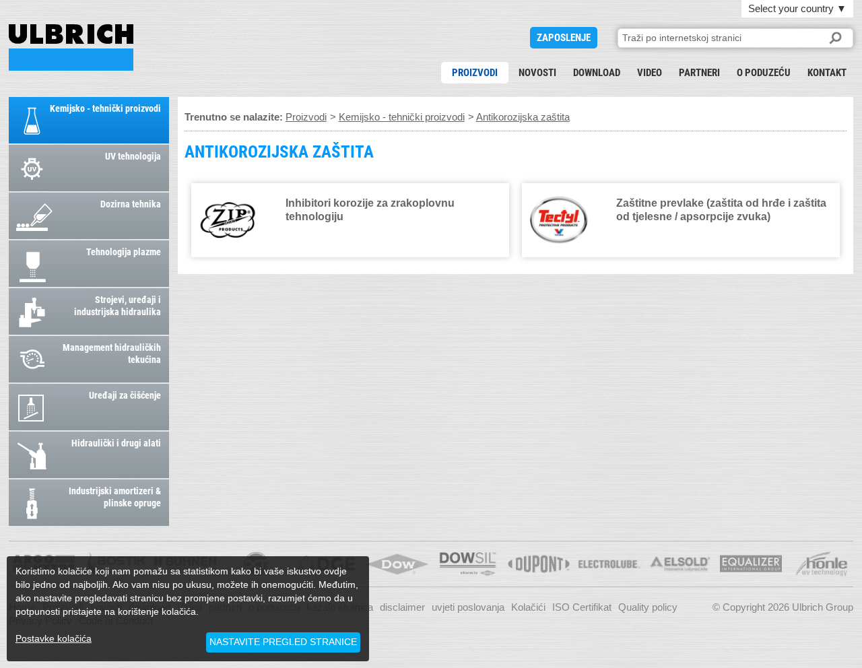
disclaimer (402, 607)
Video (649, 73)
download (596, 73)
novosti (537, 73)
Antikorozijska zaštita (523, 117)
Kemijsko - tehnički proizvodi (402, 117)
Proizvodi (475, 73)
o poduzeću (764, 73)
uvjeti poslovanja (468, 607)
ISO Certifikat (581, 607)
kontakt (827, 73)
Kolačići (528, 607)
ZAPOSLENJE (564, 38)
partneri (699, 73)
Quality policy (647, 607)
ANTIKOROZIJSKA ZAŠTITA (71, 47)
